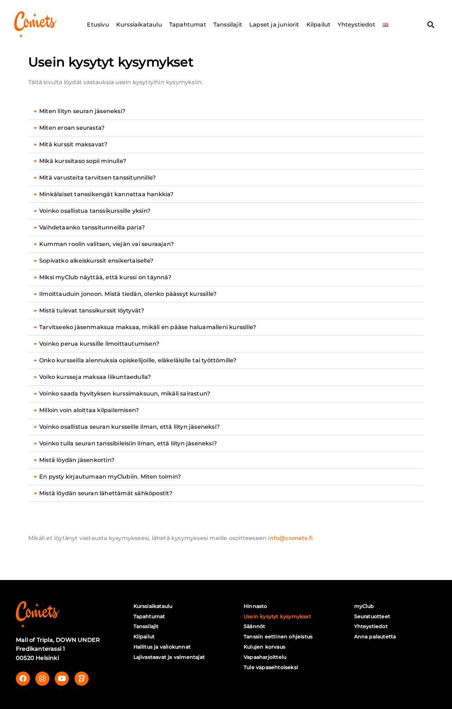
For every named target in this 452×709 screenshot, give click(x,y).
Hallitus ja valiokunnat (162, 647)
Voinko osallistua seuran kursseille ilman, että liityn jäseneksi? (129, 426)
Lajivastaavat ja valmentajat (169, 657)
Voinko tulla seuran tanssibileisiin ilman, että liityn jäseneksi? (128, 443)
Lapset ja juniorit (274, 24)
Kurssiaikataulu (139, 24)
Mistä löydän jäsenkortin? (76, 460)
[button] (431, 25)
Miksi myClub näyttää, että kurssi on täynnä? (105, 277)
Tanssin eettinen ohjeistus (278, 636)
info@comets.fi (290, 538)
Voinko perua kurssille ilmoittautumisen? (99, 343)
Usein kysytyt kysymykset (277, 616)
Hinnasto (255, 606)
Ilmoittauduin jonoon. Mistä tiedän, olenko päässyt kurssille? (127, 294)
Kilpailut (319, 24)
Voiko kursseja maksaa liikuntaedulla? (95, 377)
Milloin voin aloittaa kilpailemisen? (89, 410)
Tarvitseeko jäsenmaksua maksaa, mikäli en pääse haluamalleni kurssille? (147, 327)
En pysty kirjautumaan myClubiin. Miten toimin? (110, 476)
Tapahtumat (187, 24)
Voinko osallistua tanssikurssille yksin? (94, 210)
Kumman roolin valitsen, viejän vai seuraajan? (106, 244)
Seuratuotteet (372, 616)
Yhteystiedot (356, 24)
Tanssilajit (227, 24)
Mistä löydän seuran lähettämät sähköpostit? (106, 493)
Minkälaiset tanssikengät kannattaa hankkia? (106, 194)
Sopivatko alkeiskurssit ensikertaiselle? (96, 260)
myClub (364, 606)
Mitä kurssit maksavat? (73, 144)
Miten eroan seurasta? (72, 127)
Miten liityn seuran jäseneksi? (82, 111)
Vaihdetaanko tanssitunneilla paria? (92, 227)
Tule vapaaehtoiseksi (271, 667)
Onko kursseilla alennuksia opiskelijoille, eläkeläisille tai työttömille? (138, 360)
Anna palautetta (375, 636)
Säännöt (254, 626)
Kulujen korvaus (264, 647)
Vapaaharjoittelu (265, 657)
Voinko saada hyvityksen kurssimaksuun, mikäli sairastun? (124, 393)
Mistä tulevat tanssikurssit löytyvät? (91, 310)
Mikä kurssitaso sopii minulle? (82, 161)
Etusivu (98, 24)
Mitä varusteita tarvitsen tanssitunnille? (97, 177)
